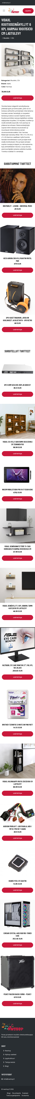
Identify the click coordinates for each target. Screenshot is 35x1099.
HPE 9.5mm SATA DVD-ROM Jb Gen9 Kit (17, 385)
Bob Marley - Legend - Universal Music (17, 206)
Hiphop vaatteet (10, 1054)
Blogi (7, 1066)
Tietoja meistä (10, 1062)
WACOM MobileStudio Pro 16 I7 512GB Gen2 (17, 489)
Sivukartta (25, 1095)
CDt (12, 38)
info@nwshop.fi (6, 3)
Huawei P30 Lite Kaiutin (17, 881)
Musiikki (6, 38)
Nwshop (8, 1051)
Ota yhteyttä (16, 1093)
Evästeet (25, 1093)
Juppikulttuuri (10, 1058)
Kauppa (28, 11)
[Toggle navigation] (3, 10)
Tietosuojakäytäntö (13, 1095)
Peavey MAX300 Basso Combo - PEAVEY (17, 994)
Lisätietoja (17, 98)
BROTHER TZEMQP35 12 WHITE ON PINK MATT (17, 724)
